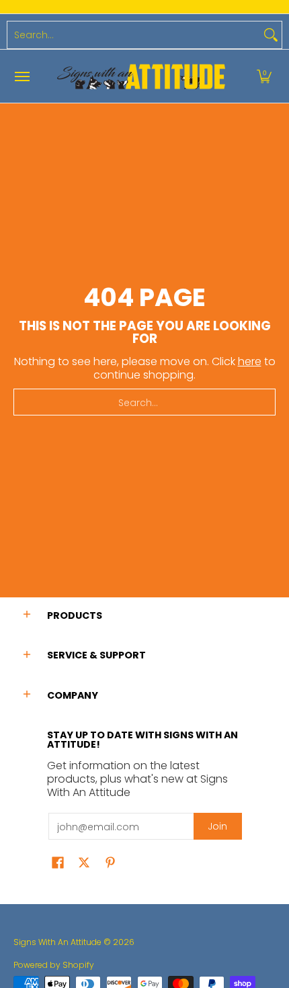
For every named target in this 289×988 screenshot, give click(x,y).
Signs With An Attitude (57, 942)
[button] (264, 76)
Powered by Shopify (53, 965)
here (249, 361)
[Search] (271, 34)
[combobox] (133, 34)
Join (217, 826)
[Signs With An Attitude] (141, 76)
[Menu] (21, 76)
